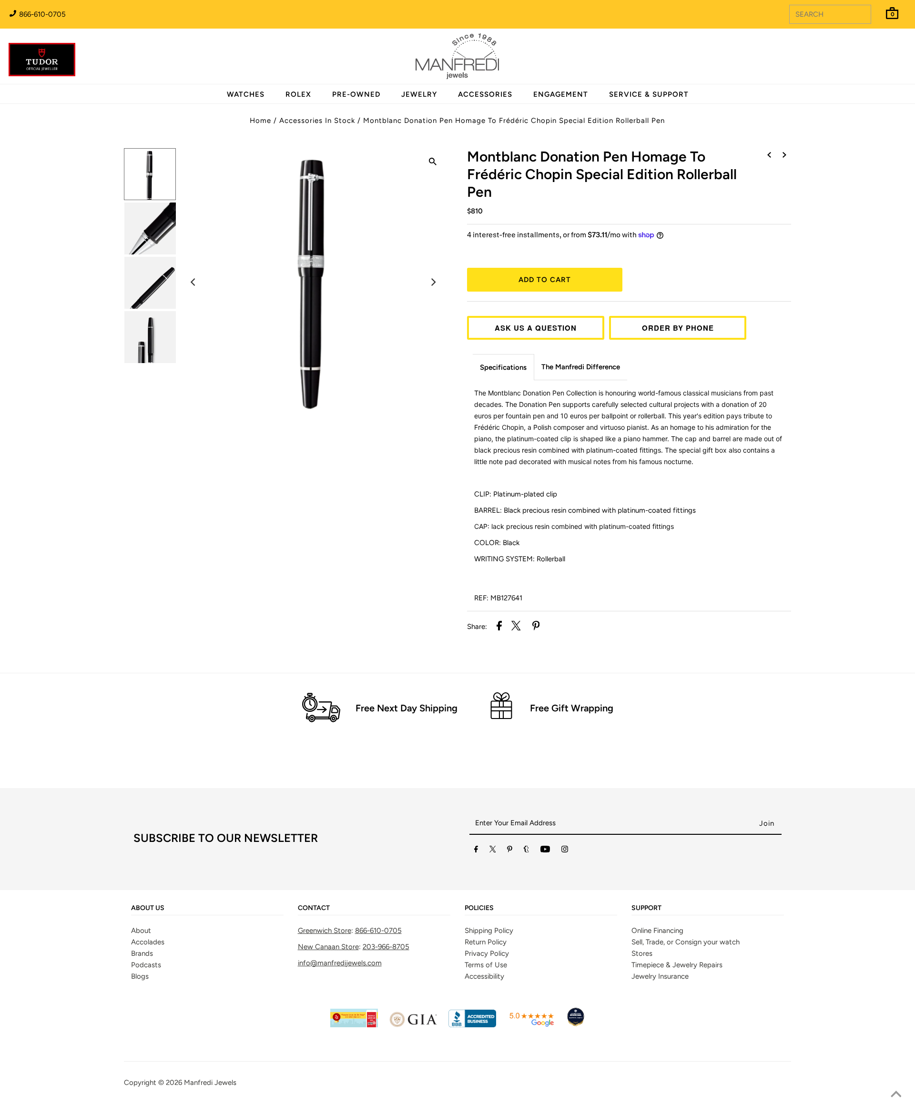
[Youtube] (545, 851)
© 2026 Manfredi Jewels (197, 1082)
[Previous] (193, 282)
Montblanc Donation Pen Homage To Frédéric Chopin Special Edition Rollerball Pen (514, 120)
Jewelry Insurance (660, 976)
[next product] (784, 155)
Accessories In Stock (317, 120)
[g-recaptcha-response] (457, 1107)
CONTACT (314, 908)
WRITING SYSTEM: (519, 559)
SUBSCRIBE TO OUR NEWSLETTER (225, 838)
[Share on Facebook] (499, 627)
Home (260, 120)
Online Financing (657, 930)
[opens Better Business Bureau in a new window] (472, 1025)
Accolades (147, 942)
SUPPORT (646, 908)
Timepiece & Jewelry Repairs (676, 965)
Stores (641, 953)
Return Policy (486, 942)
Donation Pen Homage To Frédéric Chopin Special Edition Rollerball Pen (602, 174)
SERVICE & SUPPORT (649, 94)
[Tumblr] (526, 851)
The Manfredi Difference (580, 367)
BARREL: (585, 510)
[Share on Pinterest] (536, 627)
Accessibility (484, 976)
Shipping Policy (489, 930)
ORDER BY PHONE (678, 328)
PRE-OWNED (356, 94)
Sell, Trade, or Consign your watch (685, 942)
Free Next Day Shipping (407, 708)
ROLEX (298, 94)
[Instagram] (564, 851)
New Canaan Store (328, 946)
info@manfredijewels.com (340, 963)
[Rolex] (869, 62)
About (141, 930)
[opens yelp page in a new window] (354, 1025)
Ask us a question (536, 328)
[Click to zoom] (432, 162)
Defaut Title (629, 252)
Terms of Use (486, 965)
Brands (142, 953)
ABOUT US (147, 908)
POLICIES (479, 908)
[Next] (432, 282)
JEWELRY (419, 94)
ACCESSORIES (485, 94)
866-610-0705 (41, 14)
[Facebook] (476, 851)
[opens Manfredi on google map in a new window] (531, 1025)
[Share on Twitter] (516, 627)
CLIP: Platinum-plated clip (516, 494)
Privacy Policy (487, 953)
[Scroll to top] (895, 1094)
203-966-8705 (386, 946)
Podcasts (146, 965)
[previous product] (769, 155)
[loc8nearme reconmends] (576, 1025)
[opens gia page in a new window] (413, 1025)
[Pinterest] (509, 851)
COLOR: (496, 542)
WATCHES (245, 94)
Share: (477, 626)
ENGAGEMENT (560, 94)
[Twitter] (492, 851)
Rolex (869, 51)
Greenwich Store (324, 930)
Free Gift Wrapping (571, 708)
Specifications (503, 367)
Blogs (140, 976)
